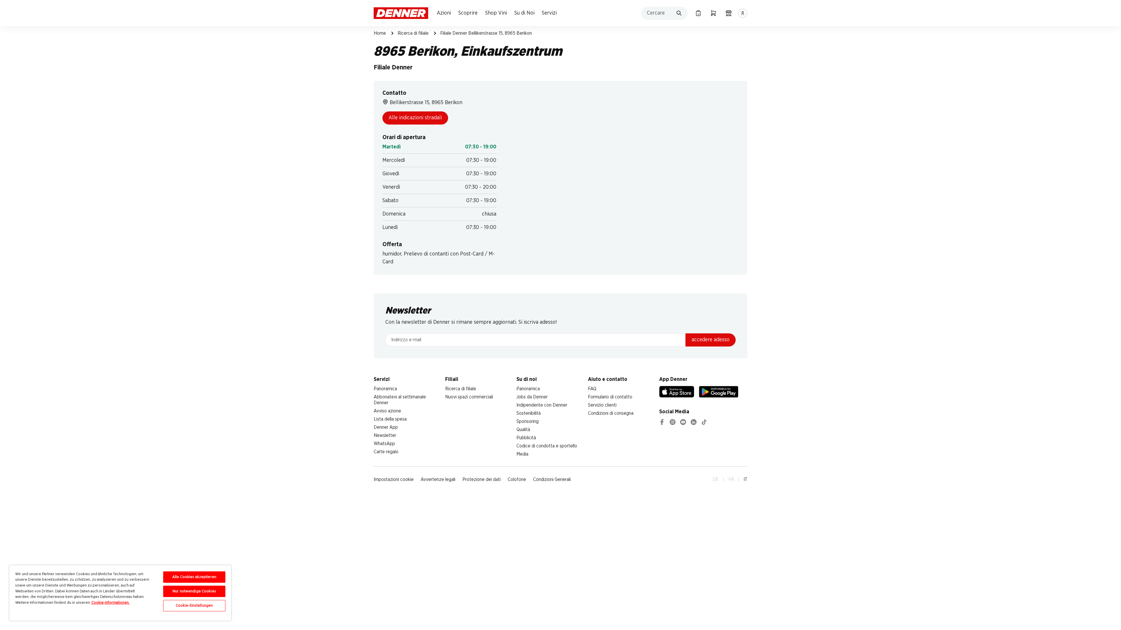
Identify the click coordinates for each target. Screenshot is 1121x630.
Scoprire (468, 13)
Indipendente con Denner (541, 405)
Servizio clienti (602, 405)
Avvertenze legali (438, 479)
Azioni (444, 13)
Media (522, 454)
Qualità (523, 429)
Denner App (386, 427)
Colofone (517, 479)
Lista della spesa (390, 419)
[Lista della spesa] (698, 13)
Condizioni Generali (552, 479)
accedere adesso (711, 339)
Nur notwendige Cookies (194, 591)
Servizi (549, 13)
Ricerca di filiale (413, 33)
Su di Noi (524, 13)
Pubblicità (526, 437)
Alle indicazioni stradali (415, 117)
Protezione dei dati (481, 479)
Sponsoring (527, 421)
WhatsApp (384, 443)
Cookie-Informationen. (110, 603)
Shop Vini (496, 13)
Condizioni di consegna (610, 413)
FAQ (592, 388)
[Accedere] (742, 13)
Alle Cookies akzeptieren (194, 577)
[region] (120, 593)
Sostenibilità (528, 413)
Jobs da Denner (532, 397)
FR (731, 479)
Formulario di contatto (610, 397)
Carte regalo (386, 451)
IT (745, 479)
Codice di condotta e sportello (546, 446)
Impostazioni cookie (394, 479)
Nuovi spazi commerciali (469, 397)
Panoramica (385, 388)
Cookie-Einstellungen (194, 606)
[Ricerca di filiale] (728, 13)
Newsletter (385, 435)
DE (716, 479)
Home (380, 33)
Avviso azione (387, 411)
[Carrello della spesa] (713, 13)
